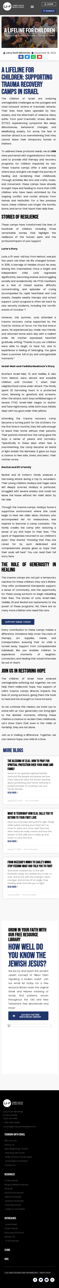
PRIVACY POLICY (45, 1272)
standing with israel (15, 1134)
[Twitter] (41, 1280)
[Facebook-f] (35, 1280)
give (7, 1259)
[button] (32, 6)
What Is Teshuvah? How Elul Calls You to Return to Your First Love (30, 816)
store (7, 1250)
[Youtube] (46, 1280)
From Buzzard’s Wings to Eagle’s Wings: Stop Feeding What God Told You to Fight (30, 864)
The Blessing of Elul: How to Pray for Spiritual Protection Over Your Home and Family (30, 765)
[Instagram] (52, 1280)
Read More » (13, 793)
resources (10, 1174)
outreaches (10, 1218)
